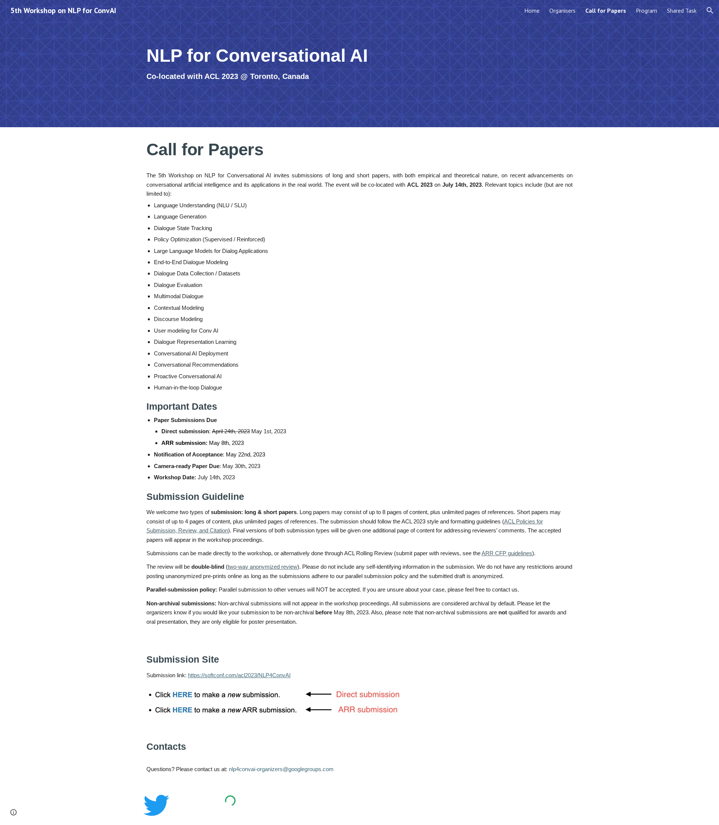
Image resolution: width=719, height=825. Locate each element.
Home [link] (532, 10)
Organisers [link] (562, 10)
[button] (710, 10)
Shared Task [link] (682, 10)
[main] (285, 63)
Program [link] (646, 10)
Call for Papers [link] (605, 10)
